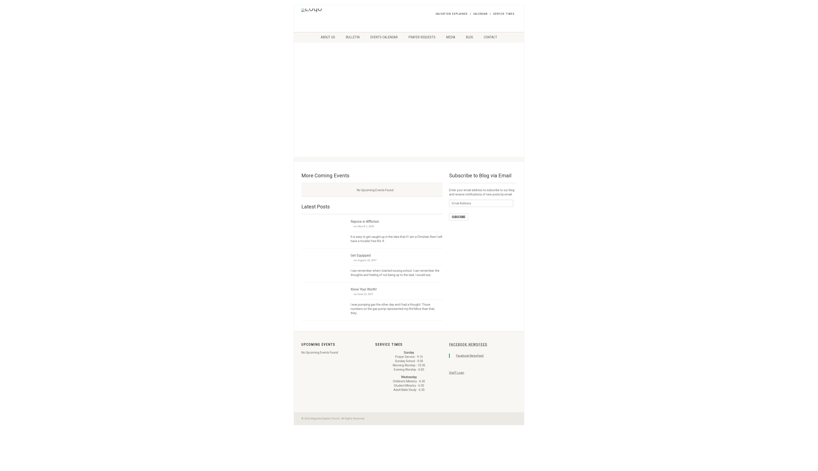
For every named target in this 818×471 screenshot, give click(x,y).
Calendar (480, 13)
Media (450, 37)
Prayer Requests (421, 37)
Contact (490, 37)
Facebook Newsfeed (468, 344)
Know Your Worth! (364, 289)
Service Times (503, 13)
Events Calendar (384, 37)
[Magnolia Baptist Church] (335, 10)
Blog (469, 37)
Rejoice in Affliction (365, 222)
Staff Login (456, 372)
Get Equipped (361, 255)
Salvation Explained (452, 13)
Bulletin (353, 37)
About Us (328, 37)
